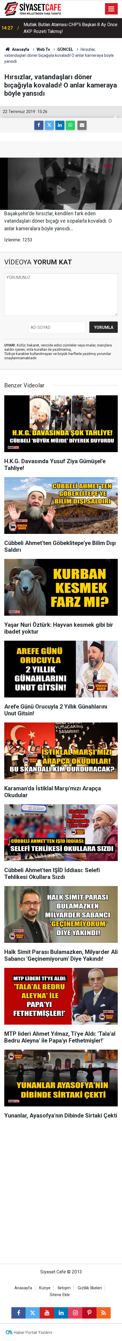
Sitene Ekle (60, 1294)
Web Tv (43, 49)
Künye (45, 1288)
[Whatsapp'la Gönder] (70, 125)
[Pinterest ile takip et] (89, 1313)
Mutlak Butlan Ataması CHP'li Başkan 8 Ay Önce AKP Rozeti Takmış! (70, 28)
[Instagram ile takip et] (75, 1313)
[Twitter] (49, 125)
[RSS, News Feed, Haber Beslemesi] (103, 1313)
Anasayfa (20, 49)
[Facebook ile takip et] (18, 1313)
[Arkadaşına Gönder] (82, 125)
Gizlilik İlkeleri (90, 1288)
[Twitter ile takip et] (33, 1313)
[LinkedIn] (59, 125)
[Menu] (111, 9)
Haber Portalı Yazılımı (33, 1332)
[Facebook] (38, 125)
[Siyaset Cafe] (32, 8)
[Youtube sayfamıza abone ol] (47, 1313)
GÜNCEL (65, 49)
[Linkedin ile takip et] (61, 1313)
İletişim (64, 1288)
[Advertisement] (61, 1194)
